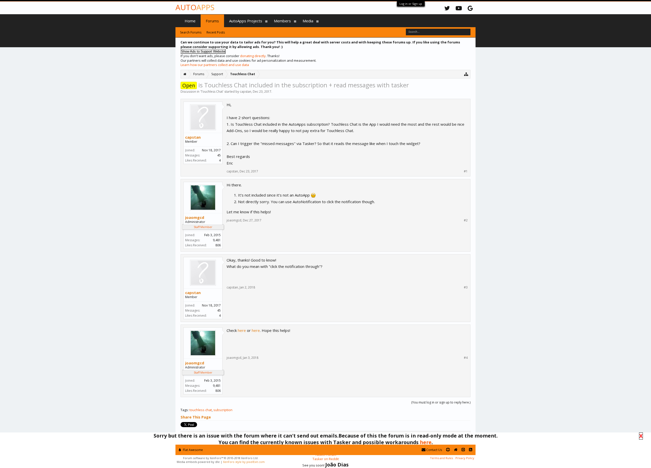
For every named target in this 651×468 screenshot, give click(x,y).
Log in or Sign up (411, 4)
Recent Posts (215, 32)
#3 (466, 287)
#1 (466, 171)
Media (308, 20)
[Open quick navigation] (466, 74)
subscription (222, 410)
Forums (212, 20)
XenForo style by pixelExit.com (244, 462)
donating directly (253, 56)
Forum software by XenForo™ (220, 458)
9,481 (217, 240)
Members (282, 20)
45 (219, 155)
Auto (194, 7)
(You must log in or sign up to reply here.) (440, 402)
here (242, 330)
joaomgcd (194, 217)
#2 (466, 220)
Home (190, 20)
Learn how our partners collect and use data (215, 64)
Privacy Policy (464, 458)
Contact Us (433, 450)
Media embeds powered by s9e (198, 462)
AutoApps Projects (245, 20)
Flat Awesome (192, 450)
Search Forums (190, 32)
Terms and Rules (441, 458)
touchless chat (200, 410)
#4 (466, 358)
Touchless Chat (212, 91)
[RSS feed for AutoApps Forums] (470, 449)
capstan (245, 91)
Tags (184, 410)
